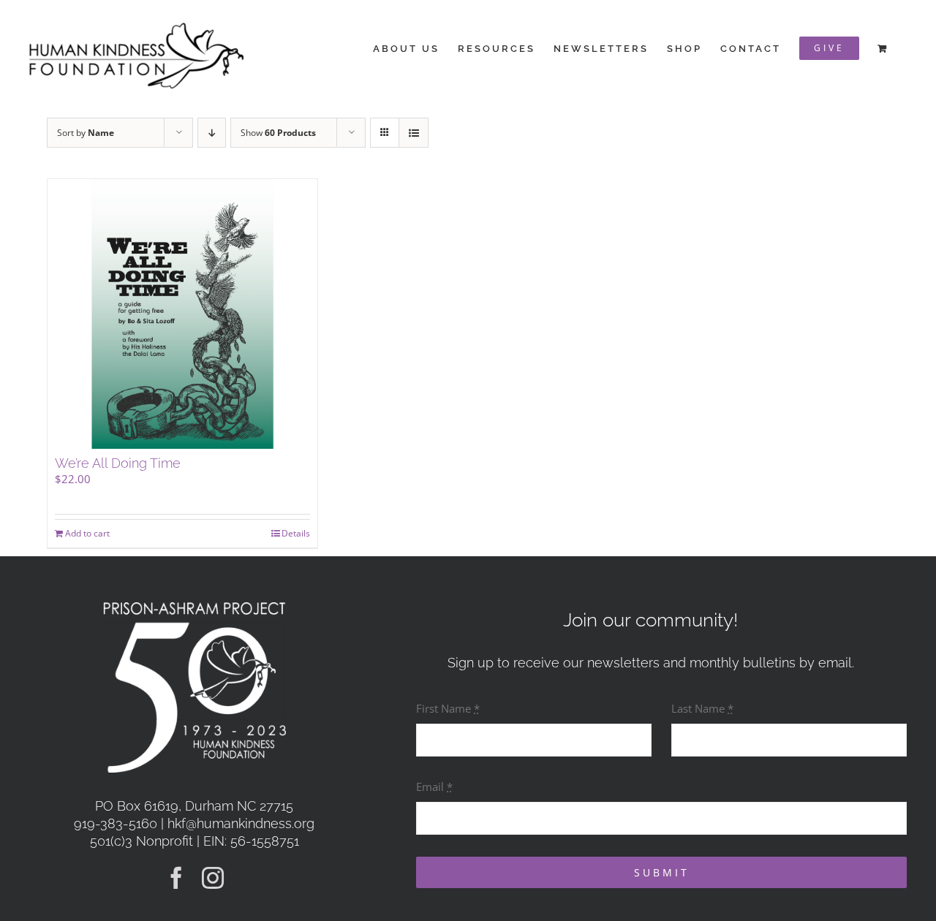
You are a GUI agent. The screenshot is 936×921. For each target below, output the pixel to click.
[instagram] (213, 878)
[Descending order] (211, 133)
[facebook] (176, 878)
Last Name (702, 708)
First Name (448, 708)
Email (434, 786)
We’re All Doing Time (118, 463)
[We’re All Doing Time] (182, 314)
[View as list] (413, 132)
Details (296, 533)
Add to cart (87, 533)
